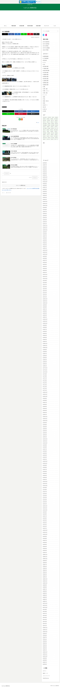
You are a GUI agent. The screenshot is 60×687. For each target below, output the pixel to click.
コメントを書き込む (21, 185)
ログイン (44, 670)
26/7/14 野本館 (45, 45)
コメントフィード (46, 675)
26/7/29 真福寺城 (46, 41)
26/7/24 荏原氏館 (46, 43)
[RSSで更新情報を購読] (22, 119)
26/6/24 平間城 (45, 49)
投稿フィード (45, 673)
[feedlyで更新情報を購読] (20, 119)
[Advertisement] (30, 17)
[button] (36, 34)
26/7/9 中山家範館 (46, 47)
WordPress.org (46, 678)
